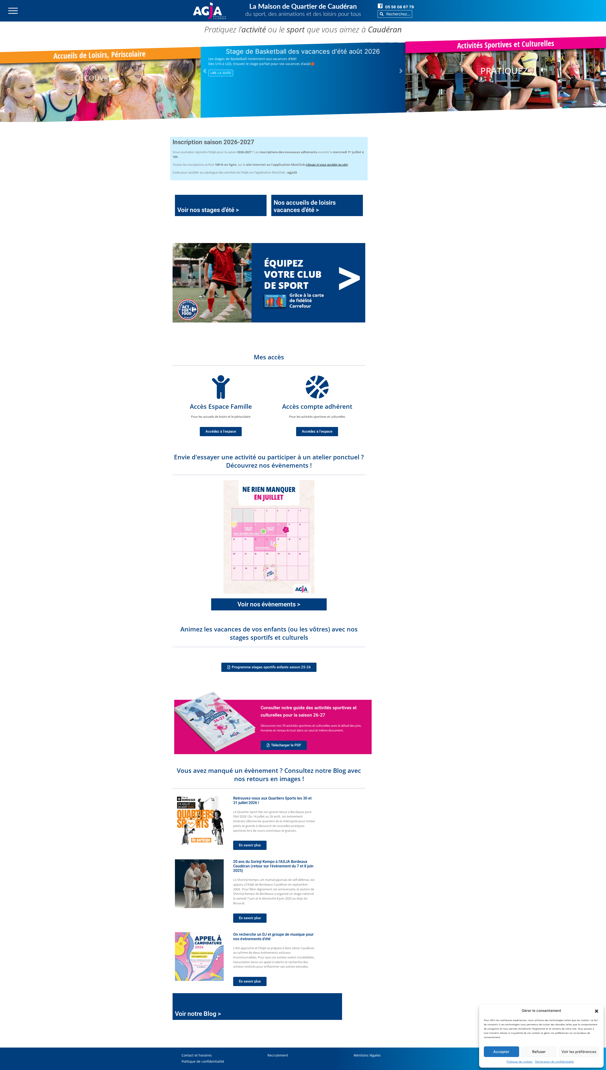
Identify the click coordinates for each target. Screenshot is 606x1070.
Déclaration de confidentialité (554, 1062)
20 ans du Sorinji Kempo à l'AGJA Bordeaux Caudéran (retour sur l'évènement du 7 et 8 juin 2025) (273, 866)
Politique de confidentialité (203, 1061)
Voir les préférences (578, 1051)
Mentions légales (367, 1055)
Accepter (501, 1051)
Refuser (539, 1051)
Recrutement (277, 1055)
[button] (596, 1010)
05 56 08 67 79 (399, 6)
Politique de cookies (520, 1062)
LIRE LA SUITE (220, 79)
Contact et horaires (197, 1055)
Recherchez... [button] (397, 14)
